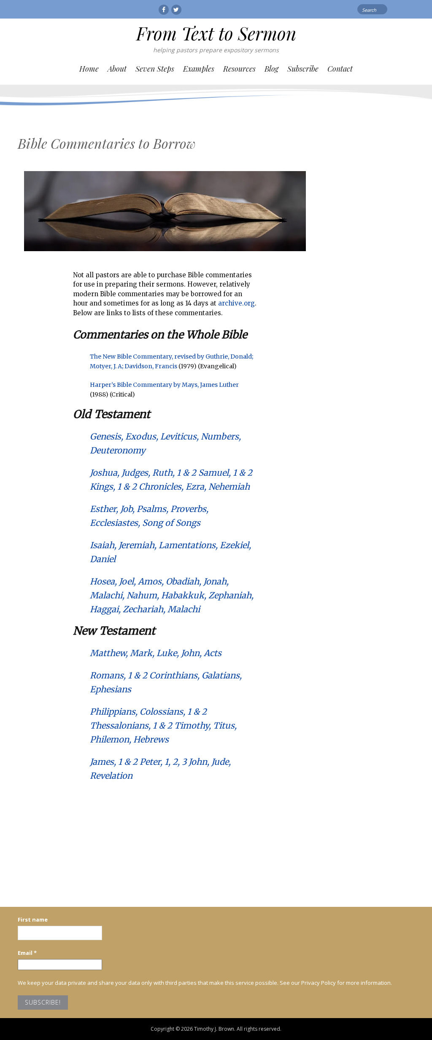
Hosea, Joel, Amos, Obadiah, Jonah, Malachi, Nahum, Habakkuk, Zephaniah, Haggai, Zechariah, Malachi (172, 595)
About (117, 69)
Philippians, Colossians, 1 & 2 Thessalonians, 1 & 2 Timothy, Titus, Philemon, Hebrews (163, 725)
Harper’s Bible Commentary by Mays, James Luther (164, 385)
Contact (340, 69)
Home (89, 69)
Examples (198, 69)
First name (33, 919)
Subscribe (303, 69)
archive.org (236, 303)
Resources (239, 69)
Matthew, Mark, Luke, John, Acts (155, 653)
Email (27, 953)
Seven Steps (154, 69)
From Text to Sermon (216, 33)
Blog (271, 69)
